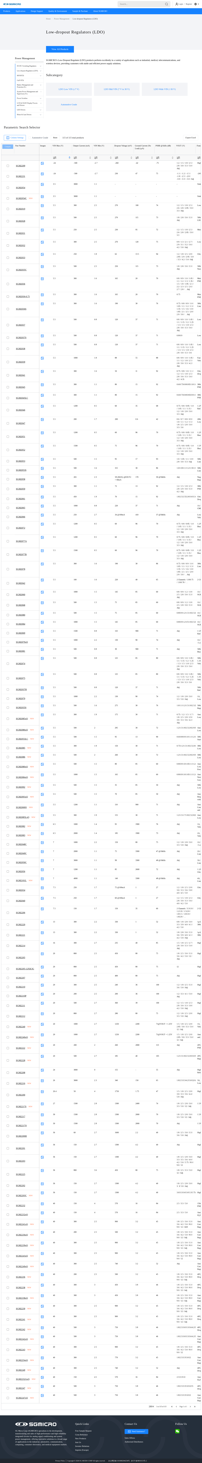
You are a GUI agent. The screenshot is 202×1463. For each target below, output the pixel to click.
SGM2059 (20, 489)
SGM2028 (20, 221)
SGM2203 (20, 1161)
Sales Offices (130, 1438)
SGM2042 (20, 583)
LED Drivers (21, 110)
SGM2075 (20, 678)
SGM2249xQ (22, 1266)
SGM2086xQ (22, 730)
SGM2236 (20, 1277)
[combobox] (196, 4)
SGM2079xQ (22, 642)
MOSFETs (20, 76)
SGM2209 (20, 166)
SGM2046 (20, 410)
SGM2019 (20, 209)
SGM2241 (20, 1319)
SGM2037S (21, 337)
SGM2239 (20, 1308)
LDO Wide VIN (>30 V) (165, 89)
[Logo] (12, 4)
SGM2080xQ (22, 767)
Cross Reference (81, 1435)
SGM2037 (20, 325)
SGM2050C (21, 862)
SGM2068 (20, 605)
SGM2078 (20, 569)
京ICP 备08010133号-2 (139, 1461)
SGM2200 (20, 1095)
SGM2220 (20, 924)
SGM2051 (20, 436)
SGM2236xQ (22, 1235)
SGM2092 (20, 787)
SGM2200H (21, 1136)
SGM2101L (21, 880)
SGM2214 (20, 945)
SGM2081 (20, 651)
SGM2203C (21, 1195)
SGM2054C (21, 198)
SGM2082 (20, 826)
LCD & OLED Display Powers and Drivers (27, 104)
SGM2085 (20, 748)
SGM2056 (20, 871)
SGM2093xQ (22, 797)
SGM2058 (20, 479)
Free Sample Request (83, 1431)
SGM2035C (21, 270)
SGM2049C (21, 853)
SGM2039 (20, 362)
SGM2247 (20, 1388)
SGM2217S (21, 1106)
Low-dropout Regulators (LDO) (27, 71)
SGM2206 (20, 912)
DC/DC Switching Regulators (26, 66)
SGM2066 (20, 517)
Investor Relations (82, 1446)
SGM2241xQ (22, 1224)
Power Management (61, 19)
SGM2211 (20, 1005)
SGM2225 (20, 1174)
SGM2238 (20, 1287)
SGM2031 (20, 233)
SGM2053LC (22, 739)
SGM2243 (20, 1350)
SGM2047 (20, 423)
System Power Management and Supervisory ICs (27, 93)
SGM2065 (20, 508)
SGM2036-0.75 (23, 296)
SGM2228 (20, 1060)
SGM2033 (20, 257)
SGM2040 (20, 901)
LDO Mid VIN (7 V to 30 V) (117, 89)
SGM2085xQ (22, 718)
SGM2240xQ (22, 1037)
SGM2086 (20, 757)
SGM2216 (20, 1083)
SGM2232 (20, 1205)
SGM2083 (20, 835)
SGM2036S (21, 309)
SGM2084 (20, 624)
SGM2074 (20, 663)
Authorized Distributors (134, 1442)
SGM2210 (20, 987)
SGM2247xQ (22, 1398)
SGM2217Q (21, 1125)
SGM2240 (20, 1027)
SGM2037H (21, 689)
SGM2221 (20, 935)
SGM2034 (20, 890)
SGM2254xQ (22, 1360)
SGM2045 (20, 387)
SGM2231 (20, 176)
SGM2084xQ (22, 777)
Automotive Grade (69, 104)
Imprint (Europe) (82, 1450)
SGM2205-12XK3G (25, 969)
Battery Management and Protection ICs (25, 86)
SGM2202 (20, 1185)
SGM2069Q (21, 807)
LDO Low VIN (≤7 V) (69, 89)
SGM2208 (20, 1072)
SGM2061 (20, 499)
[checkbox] (30, 138)
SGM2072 (20, 528)
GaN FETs (20, 80)
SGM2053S (21, 470)
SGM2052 (20, 450)
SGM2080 (20, 615)
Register (189, 4)
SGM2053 (20, 461)
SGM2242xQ (22, 1339)
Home (48, 19)
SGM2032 (20, 245)
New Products (80, 1439)
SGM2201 (20, 1148)
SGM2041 (20, 375)
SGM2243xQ (22, 1256)
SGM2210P (21, 996)
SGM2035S (21, 707)
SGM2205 (20, 957)
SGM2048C (21, 844)
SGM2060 (20, 594)
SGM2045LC (22, 398)
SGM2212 (20, 1016)
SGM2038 (20, 349)
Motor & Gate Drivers (24, 115)
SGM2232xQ (22, 1214)
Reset (55, 138)
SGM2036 (20, 284)
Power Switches (22, 98)
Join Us (78, 1442)
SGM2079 (20, 698)
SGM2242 (20, 1329)
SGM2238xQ (22, 1298)
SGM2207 (20, 978)
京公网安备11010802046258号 (119, 1461)
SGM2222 (20, 1048)
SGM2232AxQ (23, 1379)
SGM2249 (20, 1370)
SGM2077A (21, 541)
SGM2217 (20, 1116)
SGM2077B (21, 554)
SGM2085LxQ (22, 817)
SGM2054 (20, 187)
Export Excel (191, 138)
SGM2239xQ (22, 1245)
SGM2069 (20, 633)
